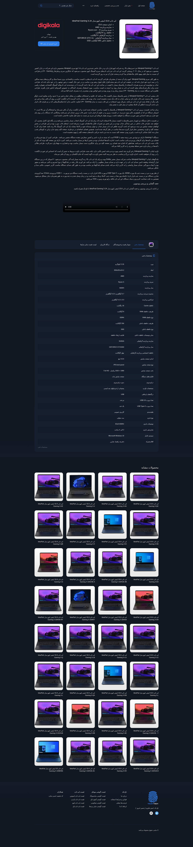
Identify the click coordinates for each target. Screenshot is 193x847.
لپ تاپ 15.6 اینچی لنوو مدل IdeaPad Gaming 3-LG (114, 656)
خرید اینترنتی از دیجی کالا (48, 44)
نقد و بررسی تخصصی (112, 5)
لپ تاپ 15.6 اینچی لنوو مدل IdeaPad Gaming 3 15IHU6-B (145, 770)
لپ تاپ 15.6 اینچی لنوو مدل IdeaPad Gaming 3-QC (145, 505)
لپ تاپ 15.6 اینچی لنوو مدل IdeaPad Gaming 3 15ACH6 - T (145, 732)
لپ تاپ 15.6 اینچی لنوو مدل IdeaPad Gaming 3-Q (50, 656)
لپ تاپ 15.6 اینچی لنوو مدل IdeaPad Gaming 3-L (145, 694)
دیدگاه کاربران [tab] (104, 244)
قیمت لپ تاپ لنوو (78, 803)
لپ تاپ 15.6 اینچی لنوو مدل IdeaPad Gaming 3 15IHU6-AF (50, 618)
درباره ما (124, 796)
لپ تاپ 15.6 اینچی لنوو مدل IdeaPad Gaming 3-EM (114, 694)
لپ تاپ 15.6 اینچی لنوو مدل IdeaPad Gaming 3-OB (82, 732)
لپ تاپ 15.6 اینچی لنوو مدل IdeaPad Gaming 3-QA (82, 694)
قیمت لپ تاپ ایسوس (77, 796)
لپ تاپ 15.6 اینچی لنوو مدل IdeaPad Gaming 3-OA (145, 618)
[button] (83, 5)
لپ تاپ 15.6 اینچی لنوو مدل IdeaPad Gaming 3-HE (50, 505)
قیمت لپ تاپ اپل (78, 806)
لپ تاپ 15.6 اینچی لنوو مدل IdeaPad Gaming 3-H (82, 543)
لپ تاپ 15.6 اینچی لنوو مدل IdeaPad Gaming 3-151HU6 (50, 732)
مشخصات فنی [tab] (139, 244)
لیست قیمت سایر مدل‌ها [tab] (88, 244)
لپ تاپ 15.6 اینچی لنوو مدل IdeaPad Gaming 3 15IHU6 (114, 618)
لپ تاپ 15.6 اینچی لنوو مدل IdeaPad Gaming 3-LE (145, 656)
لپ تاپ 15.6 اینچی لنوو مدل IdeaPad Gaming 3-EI (114, 543)
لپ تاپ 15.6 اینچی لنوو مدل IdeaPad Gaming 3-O (50, 581)
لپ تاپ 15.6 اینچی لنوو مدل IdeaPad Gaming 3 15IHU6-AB (114, 581)
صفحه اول (141, 5)
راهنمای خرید (94, 5)
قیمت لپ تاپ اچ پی (77, 799)
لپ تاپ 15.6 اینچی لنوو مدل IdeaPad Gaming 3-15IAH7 (82, 618)
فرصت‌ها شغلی (121, 803)
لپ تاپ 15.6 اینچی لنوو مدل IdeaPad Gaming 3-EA (145, 581)
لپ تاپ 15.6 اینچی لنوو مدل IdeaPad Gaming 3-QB (50, 543)
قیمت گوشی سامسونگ (97, 796)
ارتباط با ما (123, 806)
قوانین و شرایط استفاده (119, 799)
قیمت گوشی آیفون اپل (97, 799)
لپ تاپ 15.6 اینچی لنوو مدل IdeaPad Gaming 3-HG (114, 505)
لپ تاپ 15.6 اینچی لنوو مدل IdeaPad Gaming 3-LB (82, 656)
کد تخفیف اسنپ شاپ (56, 796)
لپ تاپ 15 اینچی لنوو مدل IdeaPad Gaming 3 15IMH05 (51, 770)
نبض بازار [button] (128, 5)
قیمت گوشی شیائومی (98, 803)
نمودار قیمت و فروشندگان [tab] (121, 244)
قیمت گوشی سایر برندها (97, 806)
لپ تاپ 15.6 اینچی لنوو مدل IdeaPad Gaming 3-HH (114, 770)
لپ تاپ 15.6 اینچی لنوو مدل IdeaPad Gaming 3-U (82, 505)
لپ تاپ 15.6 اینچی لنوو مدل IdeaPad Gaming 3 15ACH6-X (82, 581)
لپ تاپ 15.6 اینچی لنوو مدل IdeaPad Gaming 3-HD (145, 543)
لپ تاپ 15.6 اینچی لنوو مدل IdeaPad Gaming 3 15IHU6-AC (82, 770)
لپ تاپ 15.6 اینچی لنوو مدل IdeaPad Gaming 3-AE (114, 732)
